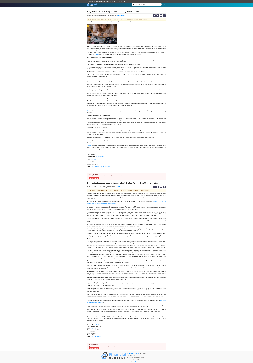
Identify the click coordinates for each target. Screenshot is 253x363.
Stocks (89, 8)
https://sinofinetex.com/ (97, 336)
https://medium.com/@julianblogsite (101, 166)
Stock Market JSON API (133, 353)
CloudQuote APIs (115, 1)
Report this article (94, 178)
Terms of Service (146, 361)
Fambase (96, 54)
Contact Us (123, 1)
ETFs (99, 8)
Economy (104, 8)
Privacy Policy (135, 361)
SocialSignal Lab (100, 156)
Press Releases (120, 8)
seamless (90, 282)
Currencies (111, 8)
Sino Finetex (99, 324)
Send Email (93, 159)
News (94, 8)
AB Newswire (121, 15)
